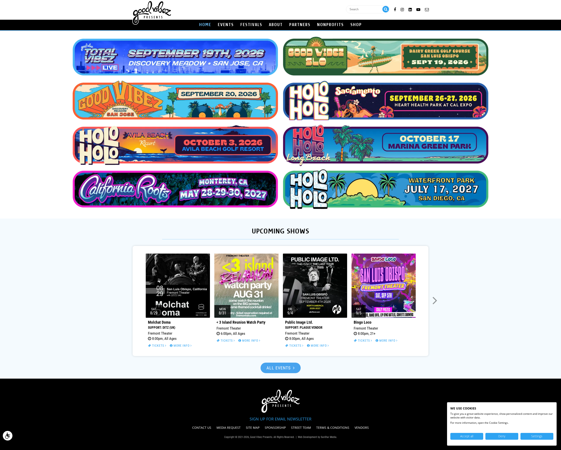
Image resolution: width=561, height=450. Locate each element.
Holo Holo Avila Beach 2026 (175, 145)
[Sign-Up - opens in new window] (427, 8)
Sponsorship (275, 427)
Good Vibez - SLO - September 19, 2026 (386, 57)
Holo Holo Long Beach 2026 (386, 145)
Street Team (301, 427)
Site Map (252, 427)
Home (205, 25)
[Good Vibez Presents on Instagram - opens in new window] (402, 8)
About (276, 25)
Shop (356, 25)
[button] (126, 300)
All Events (279, 368)
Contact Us (201, 427)
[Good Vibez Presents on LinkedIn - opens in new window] (410, 8)
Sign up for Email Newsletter (280, 419)
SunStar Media (328, 437)
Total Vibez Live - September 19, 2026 (175, 57)
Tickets (158, 345)
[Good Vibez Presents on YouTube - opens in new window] (418, 8)
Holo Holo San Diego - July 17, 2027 (386, 189)
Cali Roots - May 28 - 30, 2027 (175, 189)
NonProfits (330, 25)
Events (226, 25)
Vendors (362, 427)
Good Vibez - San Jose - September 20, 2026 (175, 101)
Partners (300, 25)
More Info (181, 345)
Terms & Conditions (332, 427)
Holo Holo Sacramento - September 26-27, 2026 (386, 101)
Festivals (251, 25)
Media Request (229, 427)
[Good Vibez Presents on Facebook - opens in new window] (395, 8)
